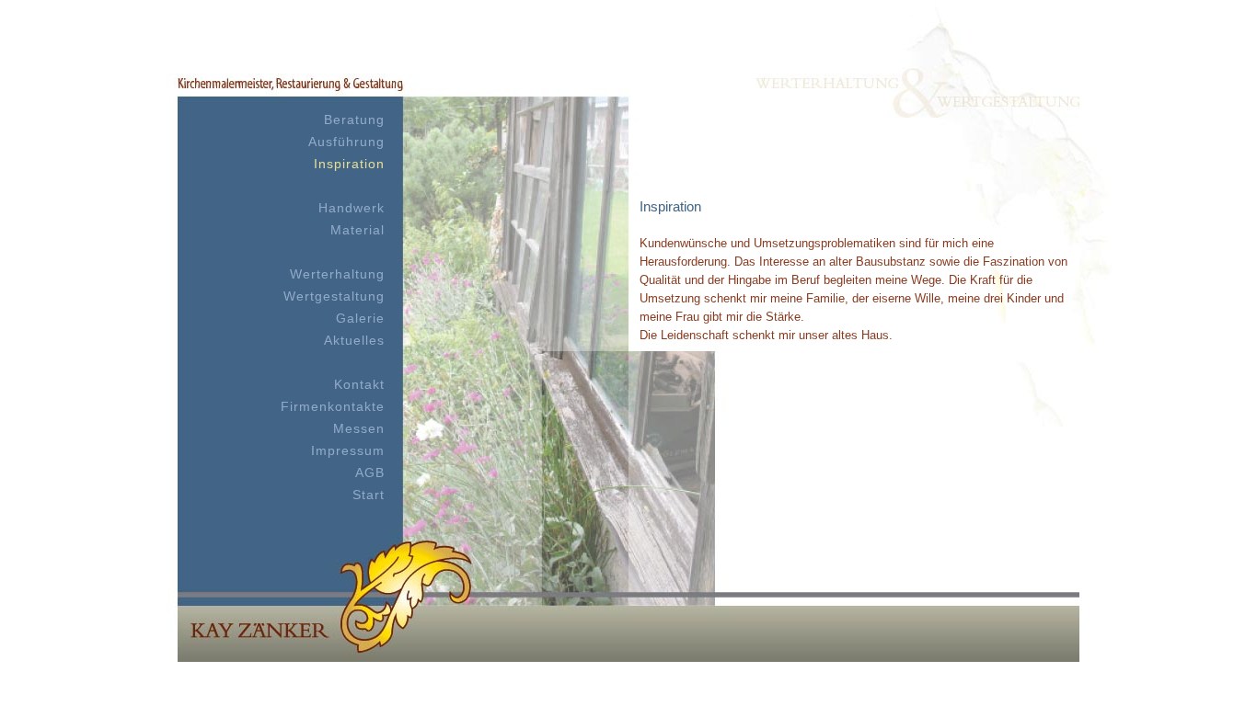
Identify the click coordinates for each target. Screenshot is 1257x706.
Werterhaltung (337, 274)
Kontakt (359, 384)
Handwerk (351, 207)
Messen (359, 428)
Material (357, 229)
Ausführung (346, 141)
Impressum (348, 450)
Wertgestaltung (334, 296)
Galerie (360, 318)
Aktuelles (354, 340)
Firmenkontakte (333, 406)
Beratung (354, 119)
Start (368, 494)
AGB (370, 472)
